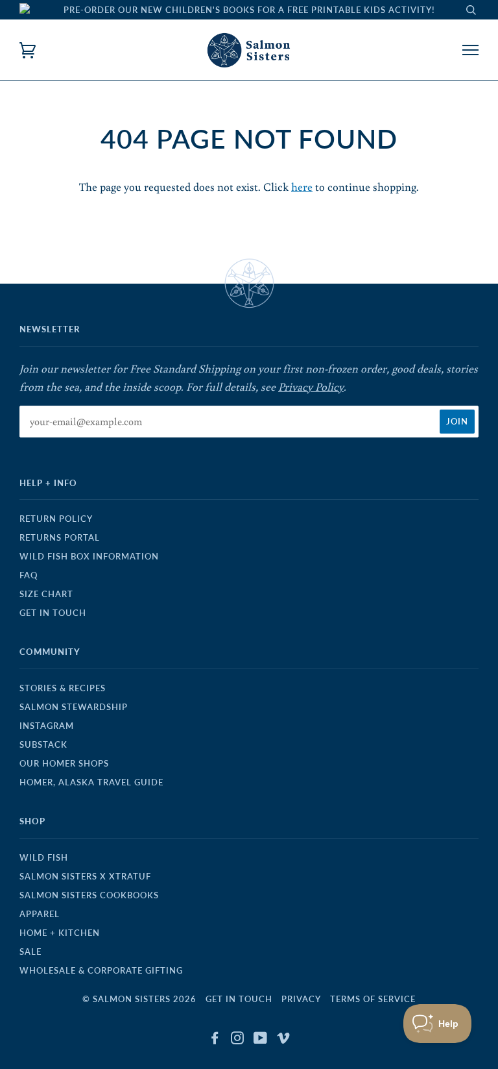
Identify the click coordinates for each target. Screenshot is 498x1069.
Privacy (301, 999)
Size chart (46, 594)
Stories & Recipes (62, 688)
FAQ (28, 575)
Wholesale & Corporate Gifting (101, 970)
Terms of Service (373, 999)
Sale (30, 951)
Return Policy (56, 518)
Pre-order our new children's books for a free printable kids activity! (249, 10)
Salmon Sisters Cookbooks (89, 895)
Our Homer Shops (64, 763)
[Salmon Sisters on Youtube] (261, 1040)
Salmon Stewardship (73, 707)
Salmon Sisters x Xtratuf (85, 876)
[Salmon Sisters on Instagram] (237, 1040)
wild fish (43, 857)
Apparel (39, 914)
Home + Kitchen (59, 933)
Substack (43, 744)
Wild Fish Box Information (89, 556)
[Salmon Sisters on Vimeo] (283, 1040)
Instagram (46, 725)
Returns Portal (59, 537)
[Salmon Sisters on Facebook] (215, 1040)
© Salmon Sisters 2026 (139, 999)
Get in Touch (52, 613)
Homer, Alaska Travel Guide (91, 782)
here (302, 186)
